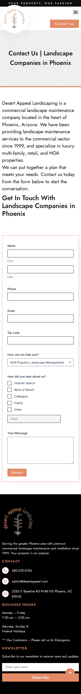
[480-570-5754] (5, 570)
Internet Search (24, 383)
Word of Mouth (24, 389)
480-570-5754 (22, 570)
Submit (17, 472)
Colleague (21, 396)
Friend (18, 403)
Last (10, 276)
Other (18, 409)
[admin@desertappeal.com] (5, 581)
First (10, 261)
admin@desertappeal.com (30, 581)
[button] (75, 12)
